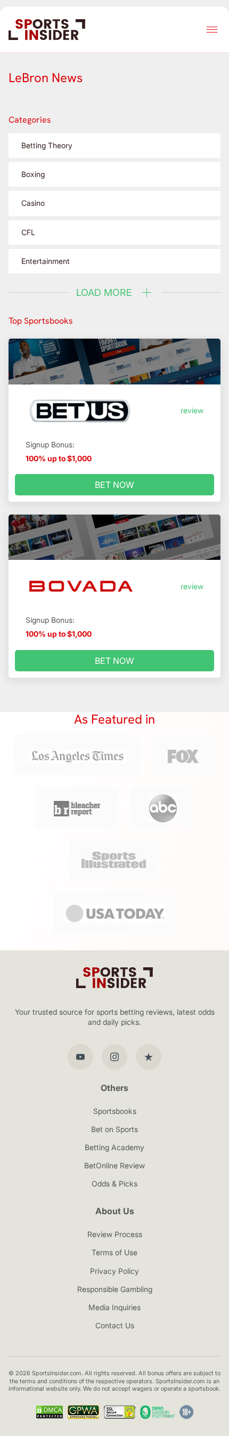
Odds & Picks (114, 1183)
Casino (33, 202)
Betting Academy (114, 1147)
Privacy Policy (114, 1270)
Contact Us (114, 1325)
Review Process (114, 1234)
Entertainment (45, 261)
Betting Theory (46, 145)
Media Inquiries (114, 1307)
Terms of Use (114, 1252)
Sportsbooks (114, 1111)
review (192, 410)
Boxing (33, 174)
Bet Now (114, 484)
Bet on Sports (114, 1129)
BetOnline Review (114, 1165)
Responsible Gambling (114, 1289)
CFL (28, 232)
